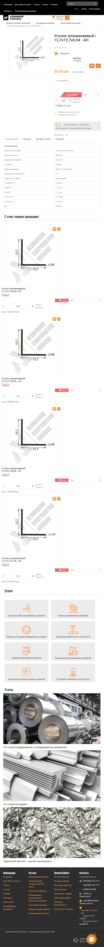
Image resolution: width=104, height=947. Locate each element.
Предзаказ (71, 94)
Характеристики (11, 139)
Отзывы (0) (59, 139)
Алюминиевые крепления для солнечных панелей (37, 898)
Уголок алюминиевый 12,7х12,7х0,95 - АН (13, 380)
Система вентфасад (38, 891)
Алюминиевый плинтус (39, 913)
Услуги (36, 5)
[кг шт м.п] (91, 94)
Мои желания (60, 889)
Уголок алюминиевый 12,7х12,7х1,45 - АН (13, 559)
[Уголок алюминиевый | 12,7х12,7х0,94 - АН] (29, 51)
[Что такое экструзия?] (51, 775)
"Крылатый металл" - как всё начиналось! (27, 861)
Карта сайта (8, 902)
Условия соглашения (63, 909)
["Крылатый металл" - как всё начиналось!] (51, 832)
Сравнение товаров (63, 894)
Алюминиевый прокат (38, 877)
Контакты (8, 11)
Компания (8, 5)
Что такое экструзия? (15, 804)
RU (76, 9)
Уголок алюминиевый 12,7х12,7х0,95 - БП (13, 469)
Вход (84, 9)
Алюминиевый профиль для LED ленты (36, 884)
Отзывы (54, 5)
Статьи (45, 5)
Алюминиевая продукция (25, 11)
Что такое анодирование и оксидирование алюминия (35, 747)
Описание (27, 139)
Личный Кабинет (61, 877)
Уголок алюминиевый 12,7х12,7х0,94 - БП (13, 290)
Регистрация (94, 9)
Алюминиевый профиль (16, 932)
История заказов (61, 881)
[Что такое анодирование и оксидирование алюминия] (51, 718)
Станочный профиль (38, 905)
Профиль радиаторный (39, 909)
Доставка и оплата (23, 5)
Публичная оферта (62, 898)
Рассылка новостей (62, 885)
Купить (64, 300)
